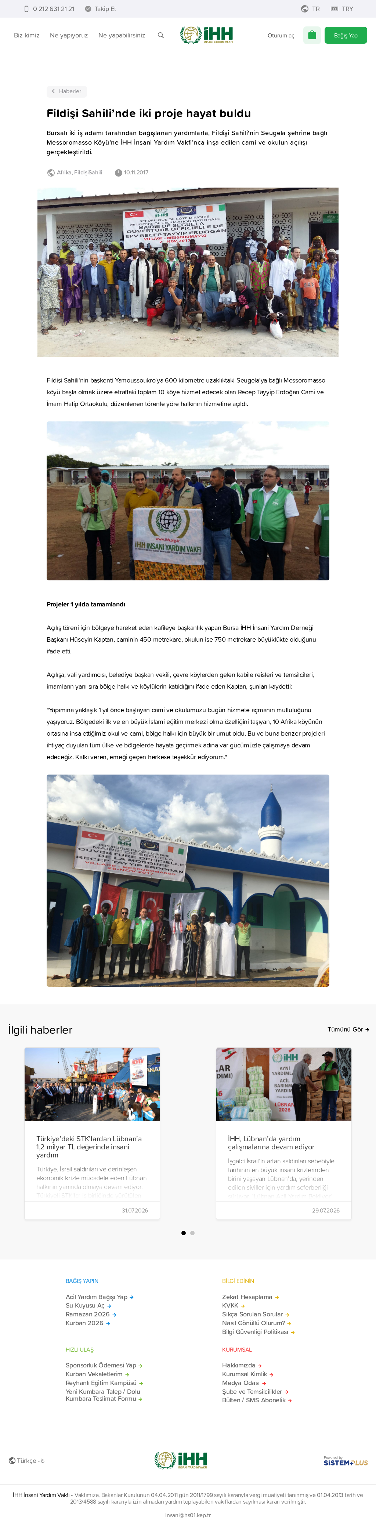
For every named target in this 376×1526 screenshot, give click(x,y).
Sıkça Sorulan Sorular (252, 1314)
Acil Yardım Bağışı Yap (96, 1297)
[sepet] (312, 35)
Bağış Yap (346, 35)
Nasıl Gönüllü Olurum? (253, 1323)
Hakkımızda (238, 1365)
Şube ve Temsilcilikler (252, 1391)
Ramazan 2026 (88, 1314)
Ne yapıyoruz (69, 35)
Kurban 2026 (85, 1323)
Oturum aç (281, 35)
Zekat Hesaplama (247, 1297)
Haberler (70, 91)
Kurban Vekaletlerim (94, 1374)
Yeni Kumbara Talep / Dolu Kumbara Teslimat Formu (103, 1395)
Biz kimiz (27, 35)
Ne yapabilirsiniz (121, 35)
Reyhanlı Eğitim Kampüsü (101, 1383)
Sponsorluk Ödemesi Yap (101, 1365)
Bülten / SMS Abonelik (253, 1400)
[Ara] (161, 35)
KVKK (230, 1305)
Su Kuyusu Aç (85, 1305)
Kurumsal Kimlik (244, 1374)
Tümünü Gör (345, 1029)
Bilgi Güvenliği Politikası (255, 1331)
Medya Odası (241, 1383)
